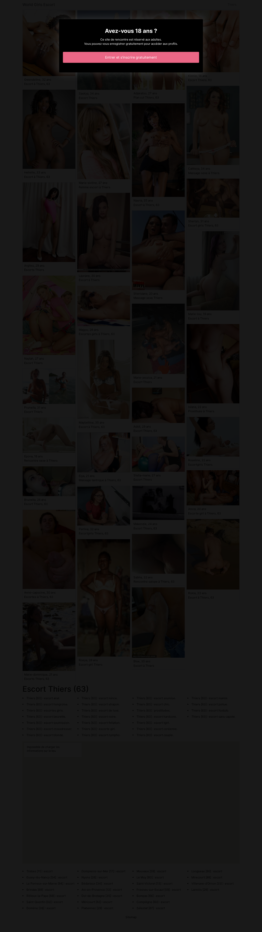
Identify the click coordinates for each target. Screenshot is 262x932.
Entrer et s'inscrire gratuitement (131, 57)
